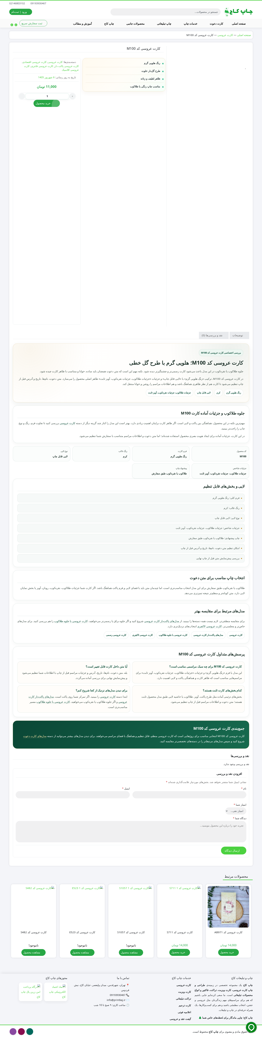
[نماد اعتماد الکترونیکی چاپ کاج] (55, 992)
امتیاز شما (240, 804)
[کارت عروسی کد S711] (180, 907)
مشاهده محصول (129, 952)
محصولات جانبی (135, 23)
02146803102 (17, 3)
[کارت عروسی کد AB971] (228, 907)
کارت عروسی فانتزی (42, 66)
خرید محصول (43, 103)
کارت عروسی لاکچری (209, 626)
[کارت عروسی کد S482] (33, 907)
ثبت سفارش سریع (32, 23)
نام (243, 788)
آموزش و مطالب (82, 23)
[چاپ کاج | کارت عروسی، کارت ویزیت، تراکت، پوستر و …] (238, 12)
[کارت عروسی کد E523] (82, 907)
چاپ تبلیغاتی (163, 23)
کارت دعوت (216, 23)
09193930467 (38, 3)
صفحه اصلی (239, 23)
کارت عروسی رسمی (116, 635)
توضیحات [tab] (238, 335)
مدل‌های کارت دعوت (35, 736)
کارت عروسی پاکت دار (67, 66)
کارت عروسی (225, 35)
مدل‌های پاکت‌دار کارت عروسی (161, 621)
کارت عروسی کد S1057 (131, 932)
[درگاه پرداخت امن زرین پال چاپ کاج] (30, 992)
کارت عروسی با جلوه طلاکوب (71, 621)
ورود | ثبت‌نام (19, 12)
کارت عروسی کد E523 (82, 932)
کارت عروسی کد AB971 (228, 932)
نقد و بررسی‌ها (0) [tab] (212, 335)
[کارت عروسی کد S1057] (131, 907)
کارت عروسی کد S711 (180, 932)
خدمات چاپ (190, 23)
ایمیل (126, 788)
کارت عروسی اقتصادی (35, 62)
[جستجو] (114, 12)
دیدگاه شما (239, 818)
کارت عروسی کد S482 (34, 932)
